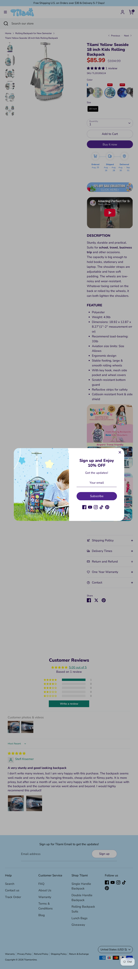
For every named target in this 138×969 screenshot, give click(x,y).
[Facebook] (84, 507)
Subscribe (97, 496)
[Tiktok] (101, 507)
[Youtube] (90, 507)
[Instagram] (96, 507)
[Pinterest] (107, 507)
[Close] (120, 452)
